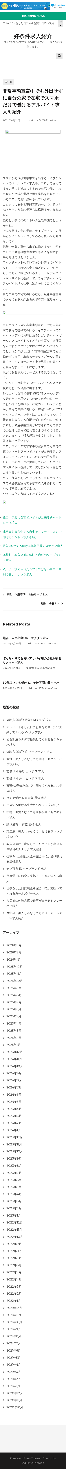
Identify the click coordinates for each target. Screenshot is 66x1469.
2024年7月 (14, 1087)
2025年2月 (13, 1038)
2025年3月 (13, 1030)
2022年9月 (14, 1244)
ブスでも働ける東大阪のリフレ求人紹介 (32, 805)
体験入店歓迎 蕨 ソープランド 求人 (29, 752)
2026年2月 (13, 952)
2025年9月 (13, 988)
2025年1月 (13, 1045)
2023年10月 (14, 1151)
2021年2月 (13, 1379)
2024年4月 (14, 1109)
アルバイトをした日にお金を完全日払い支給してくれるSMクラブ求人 (33, 23)
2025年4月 (13, 1023)
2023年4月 (14, 1194)
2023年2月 (14, 1208)
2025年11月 (14, 973)
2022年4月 (14, 1279)
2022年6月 (13, 1265)
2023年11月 (14, 1144)
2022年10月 (14, 1237)
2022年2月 (14, 1293)
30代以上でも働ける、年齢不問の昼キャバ (31, 682)
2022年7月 (14, 1258)
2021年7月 (13, 1343)
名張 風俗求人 (50, 603)
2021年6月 (13, 1350)
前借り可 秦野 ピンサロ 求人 (25, 771)
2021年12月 (14, 1308)
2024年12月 (14, 1052)
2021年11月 (13, 1315)
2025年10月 (14, 981)
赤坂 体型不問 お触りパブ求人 (27, 594)
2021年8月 (13, 1336)
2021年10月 (14, 1322)
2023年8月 (14, 1165)
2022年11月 (14, 1229)
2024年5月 (13, 1101)
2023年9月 (14, 1158)
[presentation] (60, 25)
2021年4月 (13, 1364)
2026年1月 (13, 959)
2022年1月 (13, 1300)
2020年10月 (14, 1407)
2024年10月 (14, 1066)
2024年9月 (14, 1073)
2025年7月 (13, 1002)
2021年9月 (13, 1329)
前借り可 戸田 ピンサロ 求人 (25, 778)
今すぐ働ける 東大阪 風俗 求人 (26, 798)
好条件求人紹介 (33, 36)
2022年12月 (14, 1222)
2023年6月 (13, 1180)
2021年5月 (13, 1357)
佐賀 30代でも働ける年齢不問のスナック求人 (33, 546)
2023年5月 (13, 1187)
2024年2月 (14, 1123)
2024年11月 (14, 1059)
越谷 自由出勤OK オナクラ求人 (26, 638)
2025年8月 (14, 995)
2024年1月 (13, 1130)
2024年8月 (14, 1080)
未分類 (8, 82)
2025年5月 (13, 1016)
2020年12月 (14, 1393)
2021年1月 (13, 1386)
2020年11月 (14, 1400)
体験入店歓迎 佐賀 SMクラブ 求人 (28, 720)
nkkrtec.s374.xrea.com (43, 120)
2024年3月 (14, 1116)
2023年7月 (14, 1173)
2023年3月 (14, 1201)
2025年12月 (14, 966)
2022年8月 (14, 1251)
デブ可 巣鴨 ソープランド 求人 (26, 868)
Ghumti (47, 1458)
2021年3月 (13, 1372)
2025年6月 (13, 1009)
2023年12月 (14, 1137)
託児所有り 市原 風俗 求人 (23, 824)
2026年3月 (13, 945)
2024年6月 (13, 1094)
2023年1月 (13, 1215)
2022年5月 (13, 1272)
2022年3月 (14, 1286)
